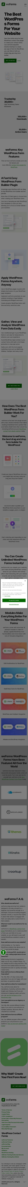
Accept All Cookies (14, 600)
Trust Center (7, 596)
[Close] (25, 580)
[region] (14, 593)
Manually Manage (14, 604)
